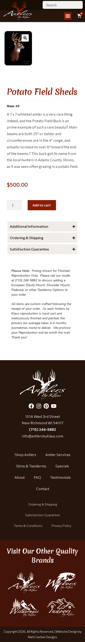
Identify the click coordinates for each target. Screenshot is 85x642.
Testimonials (60, 477)
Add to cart (42, 205)
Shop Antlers (25, 454)
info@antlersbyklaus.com (42, 436)
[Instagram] (38, 406)
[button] (67, 16)
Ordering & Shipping (42, 504)
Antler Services (57, 454)
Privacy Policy (61, 526)
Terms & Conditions (28, 526)
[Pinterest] (46, 406)
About (20, 477)
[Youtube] (53, 406)
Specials (62, 466)
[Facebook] (31, 406)
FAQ (37, 477)
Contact (42, 488)
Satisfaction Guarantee (42, 515)
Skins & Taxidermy (31, 466)
